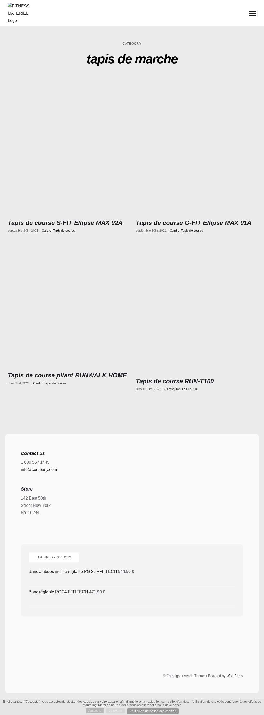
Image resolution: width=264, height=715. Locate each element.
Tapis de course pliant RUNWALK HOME (67, 375)
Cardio (46, 230)
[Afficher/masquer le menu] (252, 13)
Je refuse (115, 710)
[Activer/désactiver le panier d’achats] (239, 13)
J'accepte (94, 710)
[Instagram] (138, 653)
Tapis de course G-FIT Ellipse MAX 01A (193, 222)
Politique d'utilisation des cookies (153, 711)
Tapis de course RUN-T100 (175, 381)
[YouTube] (149, 653)
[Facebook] (114, 653)
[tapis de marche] (68, 150)
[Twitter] (126, 653)
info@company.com (39, 469)
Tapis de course (64, 230)
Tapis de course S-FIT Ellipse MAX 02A (65, 222)
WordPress (235, 676)
